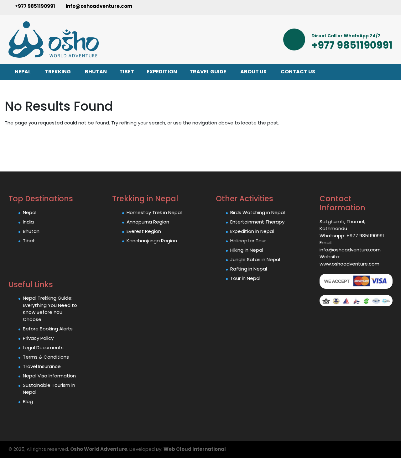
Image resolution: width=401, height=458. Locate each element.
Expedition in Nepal (252, 231)
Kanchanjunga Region (152, 240)
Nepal (29, 212)
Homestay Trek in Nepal (154, 212)
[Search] (388, 7)
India (28, 221)
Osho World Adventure (98, 449)
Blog (28, 401)
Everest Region (144, 231)
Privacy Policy (38, 338)
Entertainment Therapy (257, 221)
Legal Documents (43, 347)
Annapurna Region (148, 221)
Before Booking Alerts (48, 328)
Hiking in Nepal (246, 250)
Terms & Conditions (46, 357)
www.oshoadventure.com (349, 264)
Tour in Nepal (245, 278)
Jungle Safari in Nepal (255, 259)
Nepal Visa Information (49, 375)
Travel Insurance (42, 366)
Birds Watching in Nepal (257, 212)
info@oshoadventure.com (98, 6)
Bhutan (31, 231)
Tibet (29, 240)
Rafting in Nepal (248, 269)
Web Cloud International (195, 449)
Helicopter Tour (248, 240)
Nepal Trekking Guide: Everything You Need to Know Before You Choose (50, 309)
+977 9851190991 (34, 6)
